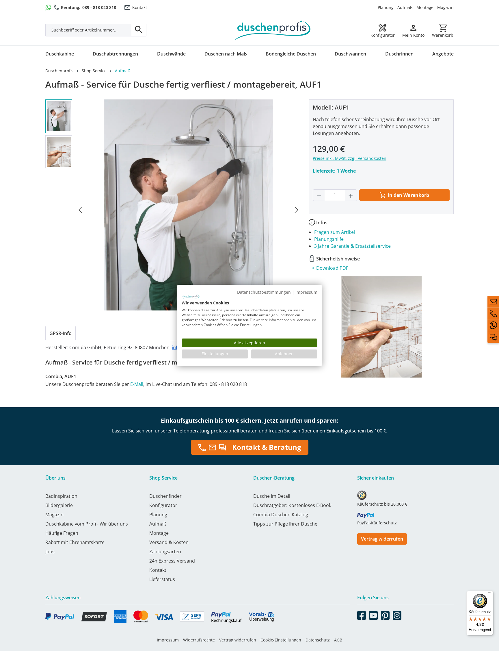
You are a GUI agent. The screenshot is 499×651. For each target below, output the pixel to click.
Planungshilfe (329, 239)
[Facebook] (361, 614)
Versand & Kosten (169, 542)
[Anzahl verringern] (319, 195)
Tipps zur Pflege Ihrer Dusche (285, 524)
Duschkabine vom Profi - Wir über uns (86, 524)
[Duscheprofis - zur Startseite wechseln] (272, 29)
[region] (173, 209)
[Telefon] (493, 313)
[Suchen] (138, 30)
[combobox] (88, 30)
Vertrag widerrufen (382, 539)
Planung (386, 7)
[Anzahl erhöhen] (351, 195)
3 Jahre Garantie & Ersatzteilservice (352, 246)
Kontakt (139, 7)
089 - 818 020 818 (99, 7)
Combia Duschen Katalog (280, 514)
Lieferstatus (162, 579)
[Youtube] (373, 614)
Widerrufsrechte (199, 640)
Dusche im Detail (271, 496)
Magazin (445, 7)
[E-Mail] (493, 301)
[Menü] (489, 594)
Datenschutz (318, 640)
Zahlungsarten (165, 551)
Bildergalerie (59, 505)
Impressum (168, 640)
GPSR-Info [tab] (60, 333)
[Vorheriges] (80, 209)
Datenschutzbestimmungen (264, 292)
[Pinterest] (385, 614)
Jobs (50, 551)
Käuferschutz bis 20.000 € (382, 504)
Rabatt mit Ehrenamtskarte (75, 542)
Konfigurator (163, 505)
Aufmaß (405, 7)
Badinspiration (61, 496)
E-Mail (136, 384)
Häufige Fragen (61, 533)
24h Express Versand (172, 561)
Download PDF (332, 268)
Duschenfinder (165, 496)
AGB (338, 640)
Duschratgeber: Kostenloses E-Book (292, 505)
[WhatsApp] (493, 325)
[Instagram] (397, 614)
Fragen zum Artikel (334, 232)
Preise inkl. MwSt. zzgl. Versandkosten (349, 158)
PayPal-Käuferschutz (377, 523)
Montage (424, 7)
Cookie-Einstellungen (280, 640)
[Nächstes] (296, 209)
